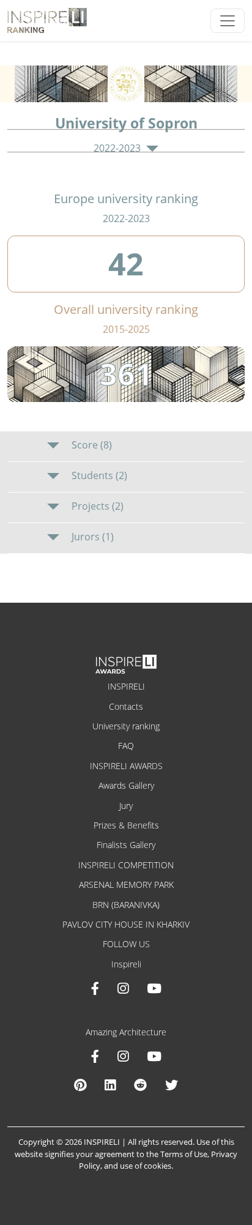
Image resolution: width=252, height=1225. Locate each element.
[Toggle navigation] (227, 21)
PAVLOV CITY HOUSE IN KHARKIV (126, 924)
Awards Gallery (126, 785)
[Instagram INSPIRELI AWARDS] (122, 988)
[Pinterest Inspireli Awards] (80, 1085)
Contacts (126, 706)
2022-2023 (118, 148)
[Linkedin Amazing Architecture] (110, 1085)
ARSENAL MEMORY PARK (126, 884)
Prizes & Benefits (126, 825)
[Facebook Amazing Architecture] (95, 1056)
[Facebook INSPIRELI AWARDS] (95, 988)
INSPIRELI (126, 686)
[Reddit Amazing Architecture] (140, 1085)
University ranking (126, 726)
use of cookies (145, 1165)
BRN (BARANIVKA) (126, 904)
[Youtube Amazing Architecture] (154, 1056)
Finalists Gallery (126, 845)
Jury (126, 805)
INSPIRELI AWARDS (126, 766)
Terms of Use (183, 1154)
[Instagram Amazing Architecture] (122, 1056)
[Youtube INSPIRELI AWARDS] (154, 988)
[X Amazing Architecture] (171, 1085)
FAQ (126, 745)
